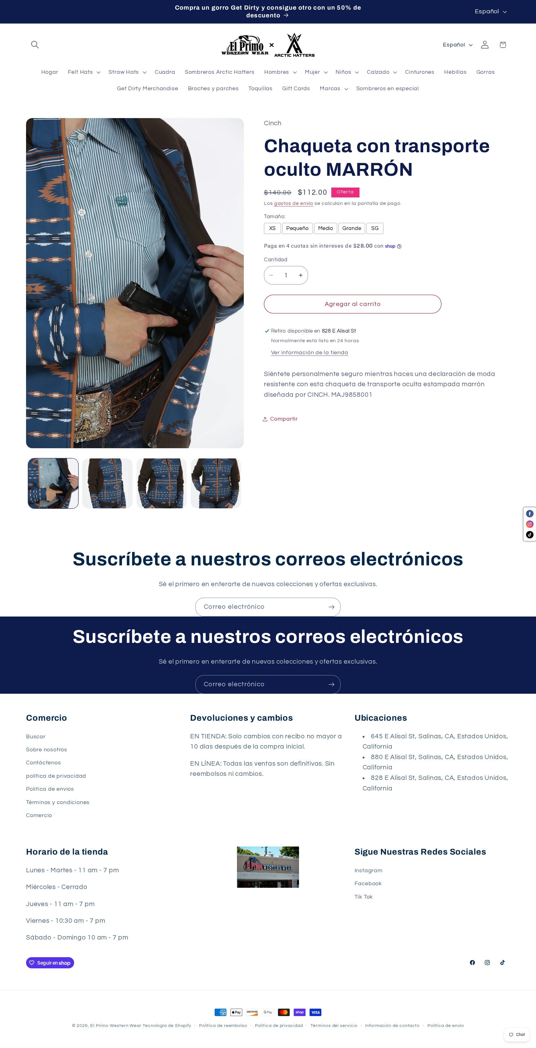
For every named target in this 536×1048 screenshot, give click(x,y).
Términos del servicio (333, 1025)
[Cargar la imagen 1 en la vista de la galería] (53, 483)
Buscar (36, 737)
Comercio (39, 816)
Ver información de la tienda (309, 353)
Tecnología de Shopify (167, 1025)
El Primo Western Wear (115, 1025)
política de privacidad (56, 776)
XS (272, 228)
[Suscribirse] (331, 607)
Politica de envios (50, 789)
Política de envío (445, 1025)
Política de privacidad (279, 1025)
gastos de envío (294, 203)
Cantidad (275, 260)
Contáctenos (43, 763)
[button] (35, 45)
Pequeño (297, 228)
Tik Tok (364, 897)
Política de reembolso (223, 1025)
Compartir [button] (284, 419)
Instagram (369, 870)
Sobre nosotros (46, 750)
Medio (325, 228)
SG (374, 228)
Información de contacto (392, 1025)
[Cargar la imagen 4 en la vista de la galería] (216, 483)
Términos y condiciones (58, 802)
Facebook (368, 884)
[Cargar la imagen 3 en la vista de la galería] (161, 483)
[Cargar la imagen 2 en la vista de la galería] (107, 483)
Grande (351, 228)
